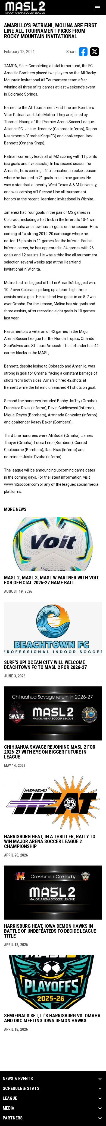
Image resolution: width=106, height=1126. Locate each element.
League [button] (10, 1098)
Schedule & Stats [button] (21, 1088)
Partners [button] (13, 1118)
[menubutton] (97, 7)
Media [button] (8, 1108)
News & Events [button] (18, 1079)
